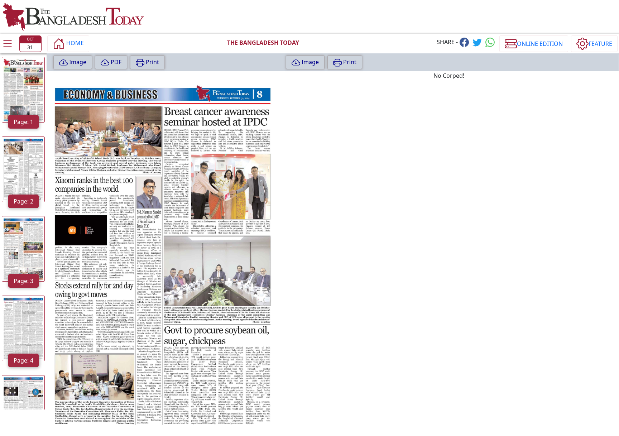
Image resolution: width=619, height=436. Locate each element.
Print (151, 62)
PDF (115, 62)
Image (77, 62)
